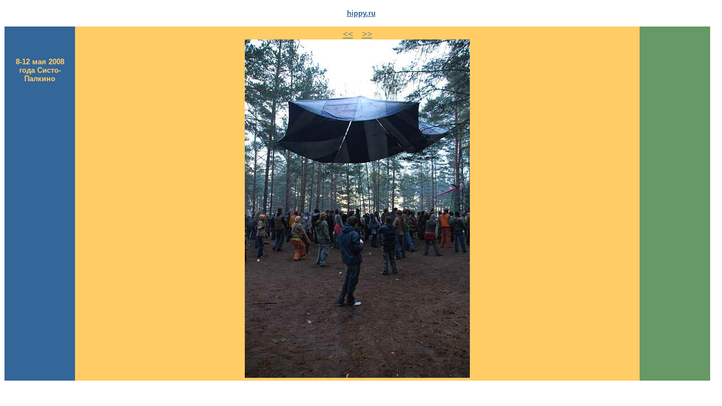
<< (348, 34)
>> (367, 34)
